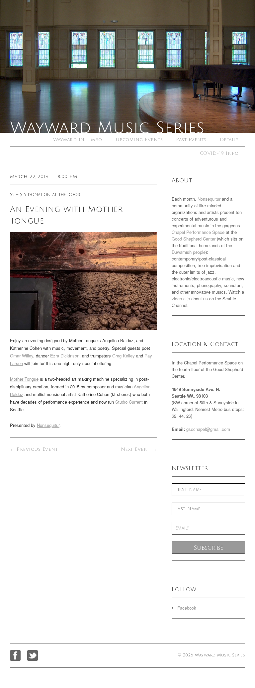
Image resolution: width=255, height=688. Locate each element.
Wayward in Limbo (77, 139)
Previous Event (34, 449)
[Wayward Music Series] (127, 66)
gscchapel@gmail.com (208, 429)
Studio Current (129, 402)
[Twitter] (32, 655)
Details (229, 139)
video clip (181, 298)
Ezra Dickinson (64, 355)
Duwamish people (189, 252)
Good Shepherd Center (193, 239)
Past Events (191, 139)
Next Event (139, 449)
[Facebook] (15, 655)
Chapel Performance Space (198, 232)
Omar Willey (21, 355)
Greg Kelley (123, 355)
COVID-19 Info (219, 153)
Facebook (186, 608)
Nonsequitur (48, 425)
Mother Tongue (24, 379)
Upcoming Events (139, 139)
